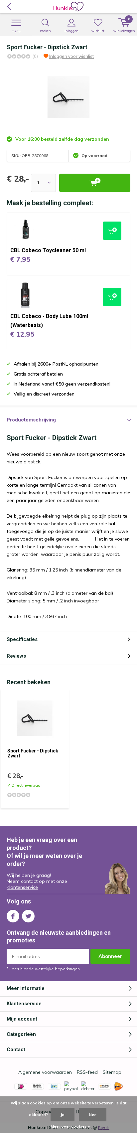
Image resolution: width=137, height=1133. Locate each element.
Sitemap (112, 1072)
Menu (16, 31)
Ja (63, 1114)
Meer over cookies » (70, 1126)
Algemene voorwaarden (45, 1072)
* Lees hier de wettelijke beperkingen (43, 968)
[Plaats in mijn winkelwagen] (94, 183)
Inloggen (71, 31)
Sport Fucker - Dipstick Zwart (32, 753)
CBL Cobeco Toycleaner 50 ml (48, 250)
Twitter (28, 916)
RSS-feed (87, 1072)
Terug (9, 6)
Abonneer (110, 956)
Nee (92, 1114)
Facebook (13, 916)
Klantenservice (22, 887)
